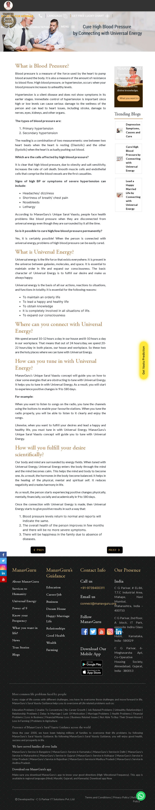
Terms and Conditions (98, 797)
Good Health (55, 636)
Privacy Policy (121, 797)
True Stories (20, 647)
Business (52, 602)
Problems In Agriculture (44, 720)
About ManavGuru (25, 581)
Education (53, 587)
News (16, 640)
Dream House (56, 609)
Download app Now (101, 778)
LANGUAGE (55, 15)
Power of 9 (19, 608)
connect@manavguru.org (98, 603)
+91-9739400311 (92, 588)
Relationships (55, 628)
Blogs (16, 655)
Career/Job (54, 594)
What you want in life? (130, 98)
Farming (52, 650)
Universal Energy (24, 601)
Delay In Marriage (50, 713)
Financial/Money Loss (57, 717)
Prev (38, 550)
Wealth (51, 643)
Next (114, 550)
